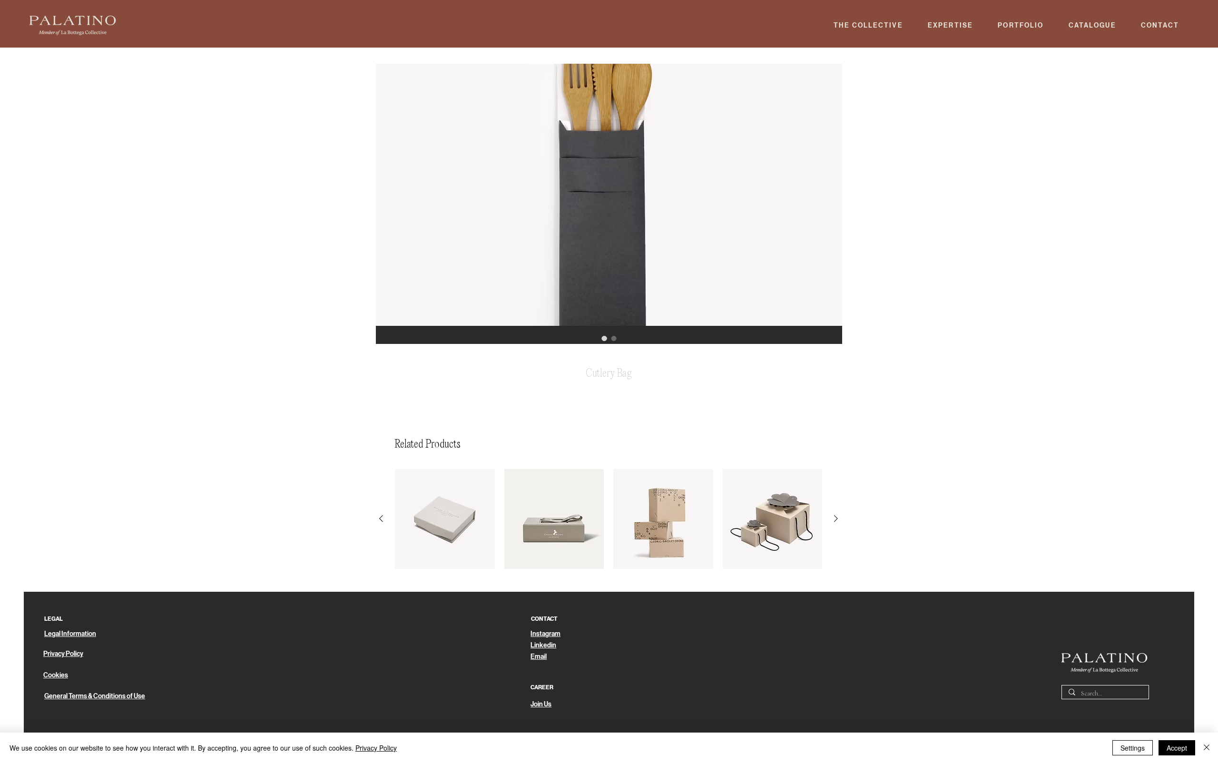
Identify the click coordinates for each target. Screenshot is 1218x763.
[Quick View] (445, 519)
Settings (1132, 748)
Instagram (545, 634)
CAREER (541, 687)
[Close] (1206, 747)
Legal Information (70, 634)
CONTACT (544, 619)
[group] (608, 519)
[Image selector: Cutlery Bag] (604, 338)
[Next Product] (836, 518)
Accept (1177, 748)
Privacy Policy (376, 748)
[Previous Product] (381, 518)
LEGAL (53, 619)
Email (538, 657)
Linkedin (543, 645)
